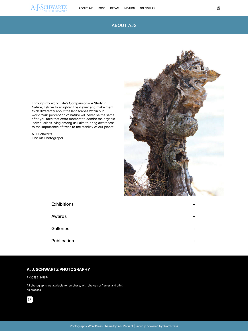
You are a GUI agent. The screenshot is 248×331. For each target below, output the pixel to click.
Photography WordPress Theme (91, 326)
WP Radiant (125, 326)
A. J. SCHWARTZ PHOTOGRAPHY (58, 269)
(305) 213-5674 (39, 277)
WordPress (170, 326)
